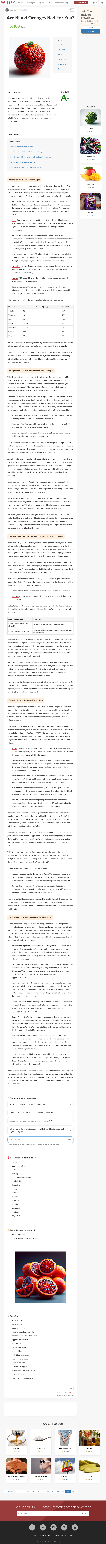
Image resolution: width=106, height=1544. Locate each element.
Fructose (15, 596)
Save (72, 10)
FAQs (60, 54)
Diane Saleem (69, 1393)
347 (53, 1491)
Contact (56, 1536)
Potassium (16, 266)
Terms (70, 1536)
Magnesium (12, 336)
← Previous (9, 1491)
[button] (40, 1104)
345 (42, 1491)
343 (32, 1491)
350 (68, 1491)
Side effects (62, 59)
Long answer (62, 49)
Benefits (61, 69)
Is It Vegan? (31, 3)
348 (58, 1491)
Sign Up (94, 3)
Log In (102, 3)
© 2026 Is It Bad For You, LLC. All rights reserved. (53, 1542)
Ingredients (62, 64)
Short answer (62, 45)
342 (27, 1491)
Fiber (14, 220)
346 (47, 1491)
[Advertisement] (45, 1409)
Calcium (15, 278)
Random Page (82, 2)
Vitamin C (15, 201)
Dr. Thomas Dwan (22, 10)
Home (35, 1536)
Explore (41, 3)
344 (37, 1491)
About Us (21, 3)
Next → (74, 1491)
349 (63, 1491)
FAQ (49, 1536)
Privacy (63, 1536)
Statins (14, 748)
